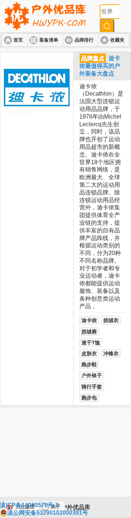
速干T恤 (91, 342)
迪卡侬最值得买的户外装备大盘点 (99, 66)
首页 (18, 40)
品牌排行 (84, 40)
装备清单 (48, 40)
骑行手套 (92, 387)
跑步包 (89, 398)
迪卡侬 (89, 320)
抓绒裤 (89, 332)
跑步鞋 (89, 364)
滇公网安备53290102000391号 (47, 513)
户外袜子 (92, 375)
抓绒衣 (111, 320)
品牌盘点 (92, 58)
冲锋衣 (111, 353)
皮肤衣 (89, 353)
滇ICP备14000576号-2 (29, 505)
